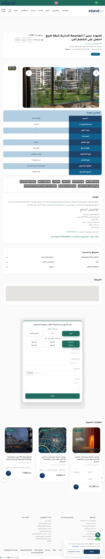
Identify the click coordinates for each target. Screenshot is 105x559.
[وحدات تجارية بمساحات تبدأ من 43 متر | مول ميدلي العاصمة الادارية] (76, 486)
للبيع (48, 11)
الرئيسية (65, 11)
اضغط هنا (75, 546)
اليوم (70, 333)
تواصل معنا (3, 10)
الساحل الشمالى (91, 523)
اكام (28, 205)
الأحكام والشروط (26, 550)
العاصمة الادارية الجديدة (92, 44)
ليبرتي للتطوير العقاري (45, 523)
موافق (92, 551)
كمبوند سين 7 (70, 205)
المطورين (24, 11)
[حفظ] (23, 39)
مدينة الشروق (92, 539)
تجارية (33, 11)
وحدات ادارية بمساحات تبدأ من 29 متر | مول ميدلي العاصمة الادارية (53, 459)
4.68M (89, 181)
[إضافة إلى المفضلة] (29, 39)
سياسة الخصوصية (11, 550)
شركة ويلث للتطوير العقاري (43, 536)
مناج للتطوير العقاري (45, 531)
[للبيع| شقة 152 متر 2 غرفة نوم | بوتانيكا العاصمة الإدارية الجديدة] (8, 473)
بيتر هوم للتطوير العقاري (44, 526)
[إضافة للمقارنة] (17, 39)
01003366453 (71, 232)
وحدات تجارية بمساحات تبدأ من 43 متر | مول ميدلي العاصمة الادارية (87, 459)
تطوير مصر (48, 521)
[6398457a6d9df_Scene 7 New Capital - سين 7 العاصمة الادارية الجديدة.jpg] (12, 68)
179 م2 (74, 181)
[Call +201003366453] (99, 3)
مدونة (16, 11)
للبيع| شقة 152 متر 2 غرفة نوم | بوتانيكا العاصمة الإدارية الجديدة (18, 458)
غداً (53, 333)
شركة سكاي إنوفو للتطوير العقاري (43, 540)
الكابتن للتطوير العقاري (44, 528)
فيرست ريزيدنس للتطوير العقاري (41, 534)
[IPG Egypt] (11, 3)
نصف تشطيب (83, 186)
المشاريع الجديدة (37, 553)
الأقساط (23, 181)
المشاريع (56, 11)
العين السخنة (92, 531)
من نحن (9, 10)
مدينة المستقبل (91, 534)
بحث (60, 550)
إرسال (52, 396)
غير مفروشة (63, 186)
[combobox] (29, 373)
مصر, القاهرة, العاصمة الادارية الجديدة (37, 186)
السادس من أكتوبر (90, 528)
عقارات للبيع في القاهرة (89, 536)
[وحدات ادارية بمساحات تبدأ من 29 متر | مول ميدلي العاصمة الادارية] (42, 475)
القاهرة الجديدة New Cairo (88, 521)
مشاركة (38, 40)
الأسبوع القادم (34, 333)
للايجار (40, 11)
